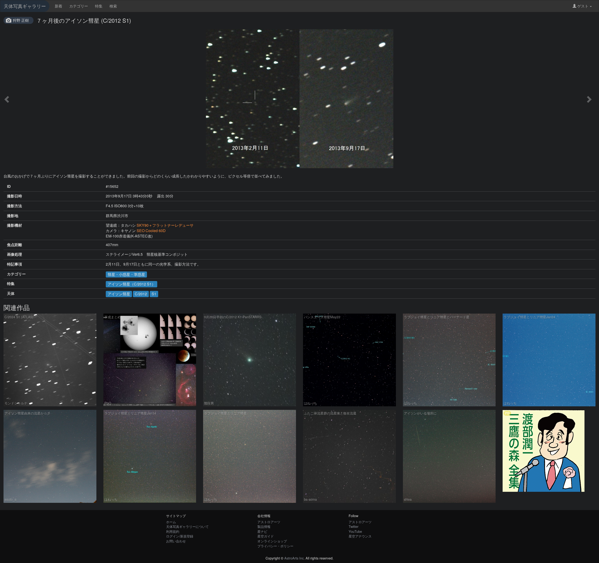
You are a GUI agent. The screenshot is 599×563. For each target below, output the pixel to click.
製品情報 (263, 526)
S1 (154, 293)
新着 (58, 6)
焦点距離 (14, 244)
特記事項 (14, 264)
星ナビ (262, 531)
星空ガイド (265, 535)
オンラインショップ (272, 540)
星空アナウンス (360, 535)
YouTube (355, 531)
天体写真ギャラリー (25, 6)
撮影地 (12, 215)
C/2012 (141, 293)
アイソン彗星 (119, 293)
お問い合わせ (176, 540)
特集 (98, 6)
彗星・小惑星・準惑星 (126, 274)
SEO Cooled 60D (151, 230)
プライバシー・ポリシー (275, 545)
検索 (113, 6)
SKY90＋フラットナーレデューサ (165, 225)
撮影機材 (14, 225)
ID (9, 186)
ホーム (171, 521)
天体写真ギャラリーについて (187, 526)
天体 (11, 293)
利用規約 (172, 531)
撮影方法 (14, 205)
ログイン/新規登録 (179, 535)
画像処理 (14, 254)
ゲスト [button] (582, 6)
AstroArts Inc (294, 558)
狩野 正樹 (21, 20)
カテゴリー (78, 6)
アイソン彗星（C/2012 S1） (131, 284)
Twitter (353, 526)
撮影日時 (14, 196)
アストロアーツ (268, 521)
